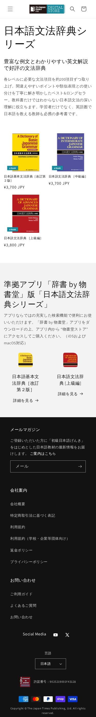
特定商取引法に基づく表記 (32, 515)
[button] (10, 9)
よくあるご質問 (23, 605)
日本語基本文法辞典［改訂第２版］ (25, 178)
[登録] (80, 466)
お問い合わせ (21, 617)
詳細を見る (23, 400)
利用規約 (17, 527)
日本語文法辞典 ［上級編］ (23, 238)
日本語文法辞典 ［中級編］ (68, 176)
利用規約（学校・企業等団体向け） (40, 538)
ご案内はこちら (43, 453)
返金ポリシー (21, 550)
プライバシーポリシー (29, 561)
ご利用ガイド (21, 594)
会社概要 (17, 504)
